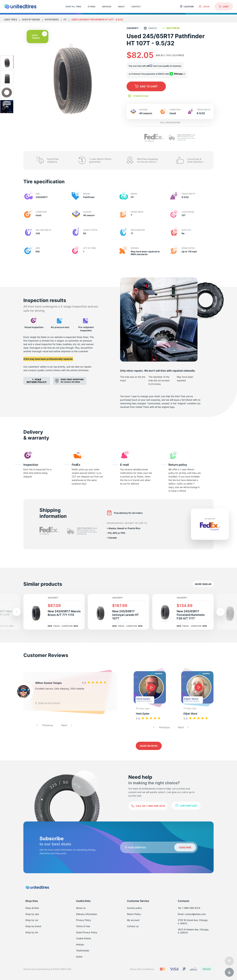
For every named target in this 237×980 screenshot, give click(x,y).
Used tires (11, 19)
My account (133, 920)
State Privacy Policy (86, 932)
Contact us (132, 926)
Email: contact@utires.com (192, 914)
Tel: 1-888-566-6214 (189, 908)
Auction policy (134, 908)
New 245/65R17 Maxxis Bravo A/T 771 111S (64, 613)
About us (80, 908)
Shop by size (32, 914)
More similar (203, 584)
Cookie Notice (83, 938)
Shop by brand (31, 19)
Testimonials (82, 950)
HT (65, 19)
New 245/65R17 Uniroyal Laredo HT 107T (125, 615)
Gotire (79, 956)
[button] (220, 612)
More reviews (149, 745)
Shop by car (31, 920)
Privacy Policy (83, 920)
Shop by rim (31, 932)
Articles (80, 944)
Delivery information (86, 914)
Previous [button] (47, 725)
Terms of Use (83, 926)
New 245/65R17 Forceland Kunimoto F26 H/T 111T (191, 615)
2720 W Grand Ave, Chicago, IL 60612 (193, 922)
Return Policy (134, 914)
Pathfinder (52, 19)
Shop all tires (32, 908)
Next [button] (64, 725)
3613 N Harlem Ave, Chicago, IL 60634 (193, 931)
